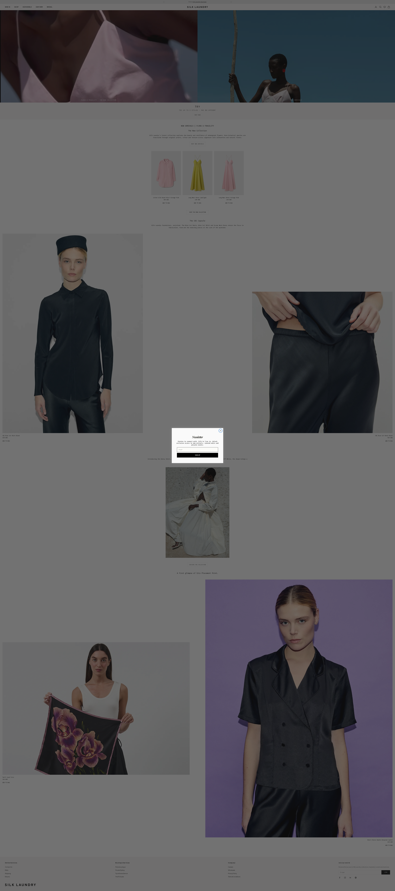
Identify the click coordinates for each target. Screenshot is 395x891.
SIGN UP (197, 455)
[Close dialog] (220, 430)
